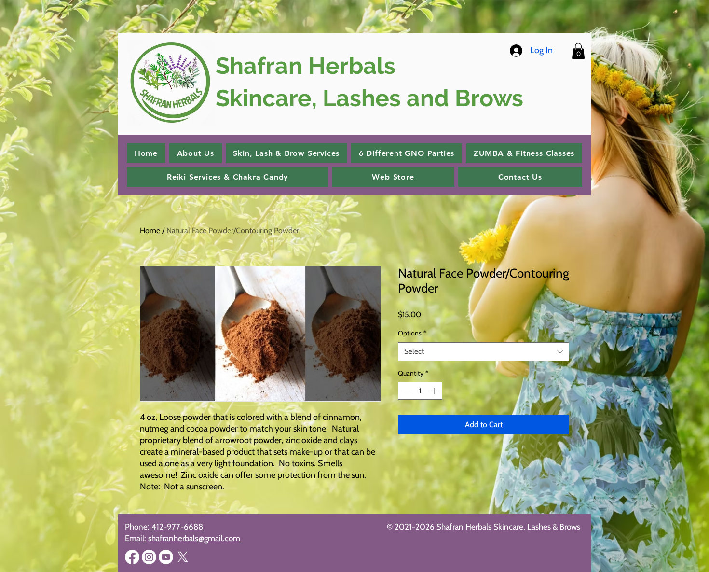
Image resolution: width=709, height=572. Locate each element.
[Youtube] (166, 557)
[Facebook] (132, 557)
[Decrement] (405, 390)
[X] (183, 557)
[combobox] (483, 351)
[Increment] (435, 390)
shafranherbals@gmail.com (195, 538)
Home (150, 230)
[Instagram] (149, 557)
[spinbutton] (420, 390)
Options (412, 333)
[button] (578, 51)
